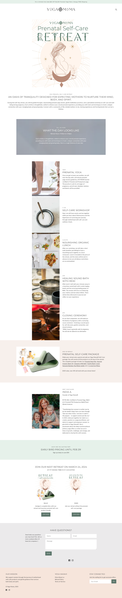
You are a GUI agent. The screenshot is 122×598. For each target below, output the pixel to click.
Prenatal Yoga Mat (90, 361)
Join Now (46, 514)
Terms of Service (60, 581)
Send (48, 553)
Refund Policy (59, 579)
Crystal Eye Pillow (94, 366)
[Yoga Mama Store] (61, 9)
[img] (116, 9)
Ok (114, 581)
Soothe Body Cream (93, 363)
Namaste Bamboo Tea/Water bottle (73, 366)
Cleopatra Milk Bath (80, 363)
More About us (59, 577)
